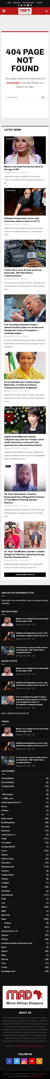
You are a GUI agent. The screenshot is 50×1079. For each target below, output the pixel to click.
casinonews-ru (8, 835)
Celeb (4, 839)
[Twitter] (17, 1061)
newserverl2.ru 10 (9, 931)
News (8, 242)
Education (6, 863)
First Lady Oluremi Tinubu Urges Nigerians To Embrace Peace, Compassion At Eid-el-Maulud (22, 385)
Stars (3, 955)
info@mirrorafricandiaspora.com (30, 1046)
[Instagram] (24, 1061)
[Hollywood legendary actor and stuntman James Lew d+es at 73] (25, 202)
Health (4, 887)
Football (5, 883)
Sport (3, 947)
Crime (4, 851)
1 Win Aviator (7, 794)
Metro (8, 466)
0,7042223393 (7, 786)
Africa (4, 806)
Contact (39, 3)
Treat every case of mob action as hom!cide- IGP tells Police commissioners (23, 273)
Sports (4, 951)
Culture (4, 855)
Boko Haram (7, 818)
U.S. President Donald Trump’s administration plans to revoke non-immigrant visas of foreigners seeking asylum (24, 328)
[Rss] (39, 1061)
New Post (5, 915)
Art (2, 814)
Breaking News (11, 139)
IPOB (3, 899)
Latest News (12, 129)
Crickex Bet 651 (8, 847)
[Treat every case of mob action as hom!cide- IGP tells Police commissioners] (25, 253)
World (8, 297)
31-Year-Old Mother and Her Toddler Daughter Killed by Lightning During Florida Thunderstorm (24, 554)
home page (13, 82)
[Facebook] (9, 1061)
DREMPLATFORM (35, 1076)
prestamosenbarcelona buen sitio (16, 943)
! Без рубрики (7, 778)
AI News (5, 810)
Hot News (5, 891)
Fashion (5, 871)
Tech (3, 963)
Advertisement (28, 3)
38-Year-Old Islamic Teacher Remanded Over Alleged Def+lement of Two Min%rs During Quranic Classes (24, 498)
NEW (3, 911)
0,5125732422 (7, 782)
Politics (7, 923)
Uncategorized (8, 971)
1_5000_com (7, 798)
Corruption (6, 843)
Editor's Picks (7, 859)
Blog (9, 3)
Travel (4, 967)
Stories (4, 959)
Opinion (4, 935)
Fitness (4, 879)
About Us (16, 3)
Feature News (7, 875)
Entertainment (11, 190)
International (10, 409)
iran (3, 903)
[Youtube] (32, 1061)
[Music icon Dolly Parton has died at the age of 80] (25, 150)
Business (5, 827)
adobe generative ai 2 (11, 802)
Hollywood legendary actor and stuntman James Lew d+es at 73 (21, 219)
